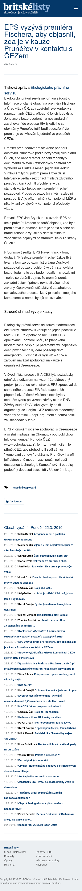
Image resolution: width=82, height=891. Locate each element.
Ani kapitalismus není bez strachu (38, 776)
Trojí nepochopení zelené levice (52, 722)
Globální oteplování (24, 487)
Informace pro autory (47, 860)
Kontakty (9, 856)
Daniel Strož (25, 556)
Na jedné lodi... (43, 588)
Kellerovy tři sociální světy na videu (39, 717)
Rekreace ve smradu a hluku (50, 561)
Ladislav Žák (25, 588)
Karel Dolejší (26, 604)
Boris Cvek (25, 561)
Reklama (9, 864)
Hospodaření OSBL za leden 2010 (37, 825)
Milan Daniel (25, 534)
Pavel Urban (25, 722)
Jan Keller (24, 566)
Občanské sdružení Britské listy (40, 879)
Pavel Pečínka (26, 814)
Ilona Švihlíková (27, 744)
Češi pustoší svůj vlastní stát (51, 556)
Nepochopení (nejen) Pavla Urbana (55, 728)
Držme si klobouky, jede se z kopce (56, 690)
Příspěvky (41, 864)
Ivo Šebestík (25, 545)
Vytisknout (16, 501)
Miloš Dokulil (25, 733)
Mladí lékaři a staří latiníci (52, 615)
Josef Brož (24, 577)
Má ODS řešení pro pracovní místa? (39, 706)
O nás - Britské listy (15, 852)
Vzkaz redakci (44, 856)
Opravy (8, 860)
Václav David (26, 755)
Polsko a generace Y (47, 755)
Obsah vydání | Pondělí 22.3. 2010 (33, 527)
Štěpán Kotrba (27, 593)
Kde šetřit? (25, 685)
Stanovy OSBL (44, 852)
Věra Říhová (25, 674)
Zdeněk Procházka (29, 620)
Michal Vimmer (27, 615)
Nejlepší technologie (46, 712)
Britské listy (34, 9)
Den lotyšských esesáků (33, 760)
